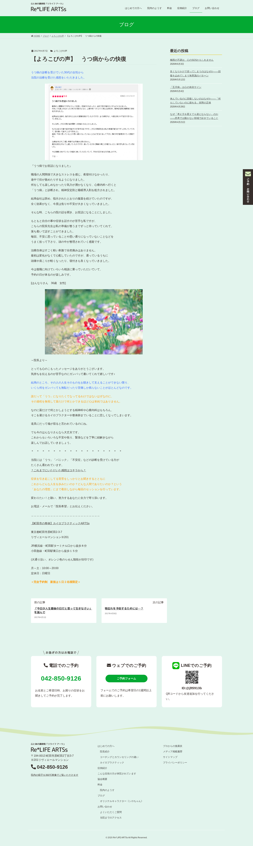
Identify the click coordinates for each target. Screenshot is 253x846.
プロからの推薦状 (172, 746)
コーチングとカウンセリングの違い (119, 757)
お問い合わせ (105, 806)
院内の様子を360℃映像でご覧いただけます (54, 775)
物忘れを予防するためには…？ (124, 608)
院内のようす (107, 790)
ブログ (101, 795)
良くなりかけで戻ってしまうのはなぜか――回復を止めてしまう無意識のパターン (195, 73)
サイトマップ (170, 757)
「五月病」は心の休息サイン (185, 87)
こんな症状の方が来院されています (117, 773)
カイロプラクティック (112, 762)
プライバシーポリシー (175, 762)
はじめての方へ (106, 746)
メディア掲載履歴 (172, 751)
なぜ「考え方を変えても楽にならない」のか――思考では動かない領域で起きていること (194, 116)
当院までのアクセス (111, 817)
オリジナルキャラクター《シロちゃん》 (121, 801)
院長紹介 (105, 751)
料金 (100, 784)
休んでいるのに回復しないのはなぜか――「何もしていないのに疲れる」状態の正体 (195, 100)
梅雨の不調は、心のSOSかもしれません (192, 60)
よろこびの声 (60, 51)
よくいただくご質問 (111, 812)
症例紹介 (102, 768)
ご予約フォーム (126, 678)
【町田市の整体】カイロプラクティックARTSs (60, 523)
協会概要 (102, 779)
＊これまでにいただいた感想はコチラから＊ (58, 470)
